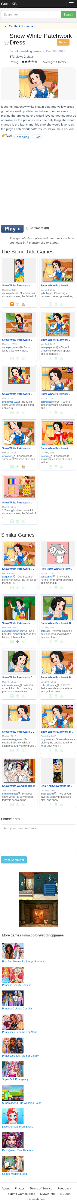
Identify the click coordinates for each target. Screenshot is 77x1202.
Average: (49, 62)
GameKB (9, 4)
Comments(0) (39, 228)
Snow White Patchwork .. (17, 285)
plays (30, 56)
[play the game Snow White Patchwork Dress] (19, 270)
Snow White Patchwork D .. (18, 568)
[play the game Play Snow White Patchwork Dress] (58, 552)
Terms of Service (41, 1188)
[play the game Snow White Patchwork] (19, 607)
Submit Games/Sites (21, 1193)
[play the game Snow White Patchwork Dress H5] (19, 553)
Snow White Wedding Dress (19, 786)
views (19, 56)
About (6, 1188)
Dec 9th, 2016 (55, 51)
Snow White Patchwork (16, 623)
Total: (61, 62)
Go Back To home (21, 26)
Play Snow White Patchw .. (56, 568)
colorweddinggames (27, 51)
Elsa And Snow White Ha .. (56, 786)
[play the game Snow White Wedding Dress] (19, 770)
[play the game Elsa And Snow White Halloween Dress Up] (57, 770)
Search (68, 14)
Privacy (20, 1188)
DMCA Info (47, 1193)
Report (63, 42)
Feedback (64, 1188)
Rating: (14, 62)
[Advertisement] (38, 181)
